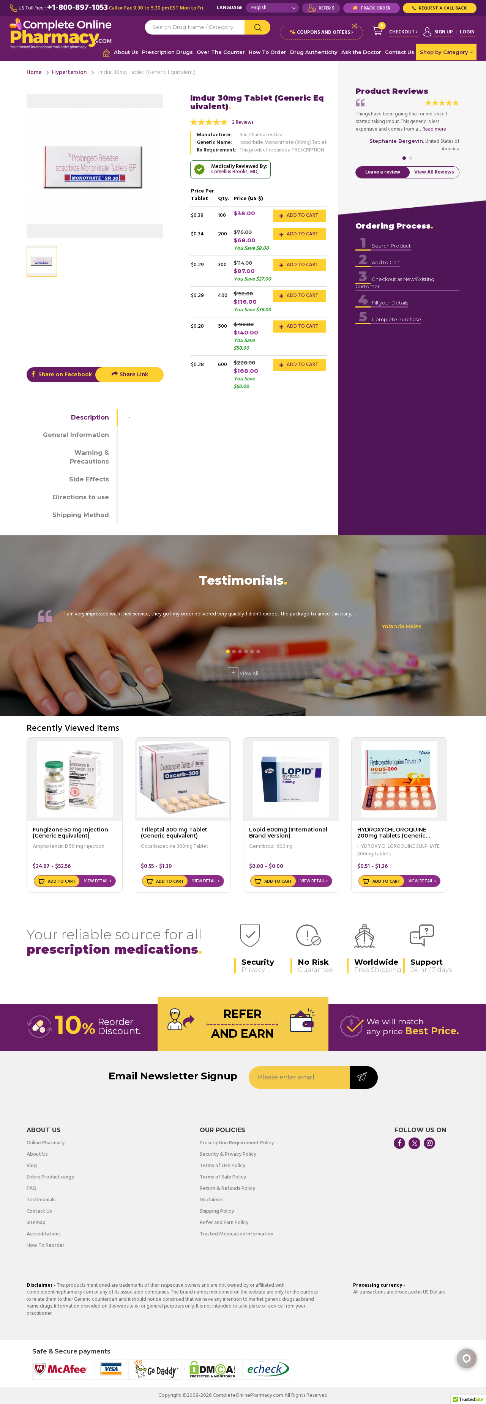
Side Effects (89, 479)
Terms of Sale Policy (223, 1177)
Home (34, 72)
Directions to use (81, 497)
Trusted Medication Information (236, 1234)
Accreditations (44, 1234)
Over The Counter (221, 52)
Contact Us (399, 52)
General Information (76, 435)
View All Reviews (434, 172)
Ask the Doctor (361, 52)
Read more (434, 129)
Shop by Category (445, 52)
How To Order (267, 52)
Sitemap (36, 1223)
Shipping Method (80, 515)
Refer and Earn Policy (224, 1223)
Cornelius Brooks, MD (234, 172)
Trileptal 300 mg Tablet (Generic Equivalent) (174, 832)
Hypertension (69, 72)
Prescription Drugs (167, 52)
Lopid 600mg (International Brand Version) (288, 832)
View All (244, 672)
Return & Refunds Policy (227, 1189)
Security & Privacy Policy (228, 1154)
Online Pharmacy (46, 1143)
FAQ (31, 1189)
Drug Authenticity (314, 52)
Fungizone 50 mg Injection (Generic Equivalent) (70, 832)
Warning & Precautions (89, 457)
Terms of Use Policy (222, 1166)
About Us (126, 52)
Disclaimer (211, 1200)
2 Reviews (243, 122)
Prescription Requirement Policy (237, 1143)
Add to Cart (302, 215)
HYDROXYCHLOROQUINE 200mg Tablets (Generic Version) (391, 835)
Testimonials (41, 1200)
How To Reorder (46, 1245)
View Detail (96, 881)
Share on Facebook (64, 375)
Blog (32, 1166)
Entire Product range (50, 1177)
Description (90, 417)
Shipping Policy (217, 1211)
